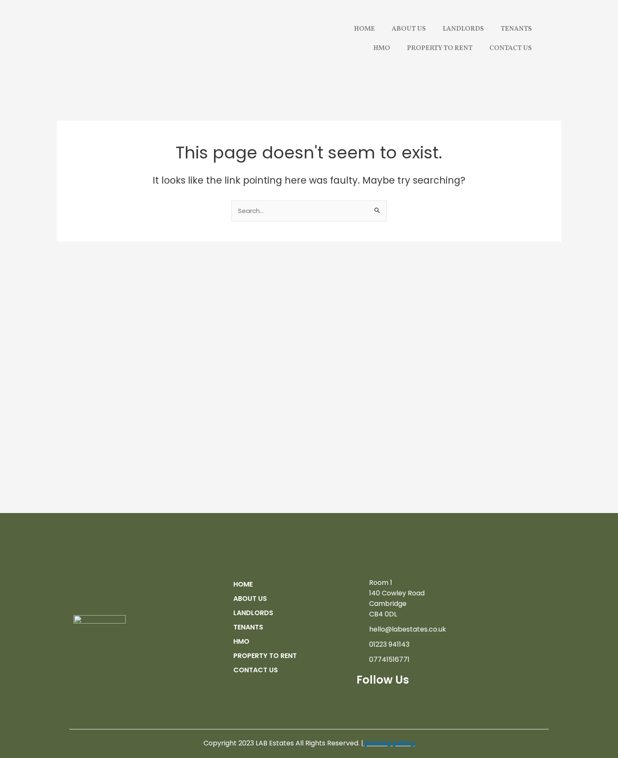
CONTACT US (510, 48)
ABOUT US (409, 29)
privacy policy (389, 743)
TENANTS (516, 29)
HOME (364, 29)
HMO (381, 48)
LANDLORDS (463, 29)
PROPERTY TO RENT (440, 48)
